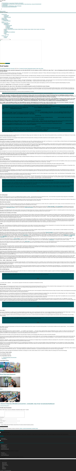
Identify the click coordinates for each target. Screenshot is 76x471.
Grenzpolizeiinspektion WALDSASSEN (9, 357)
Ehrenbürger (6, 16)
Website (1, 422)
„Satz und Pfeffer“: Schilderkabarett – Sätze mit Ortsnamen (11, 5)
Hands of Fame (2, 63)
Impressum (4, 468)
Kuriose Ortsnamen (7, 20)
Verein (5, 33)
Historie (5, 32)
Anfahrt (5, 30)
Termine (7, 34)
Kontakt (5, 37)
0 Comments (21, 68)
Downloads (6, 36)
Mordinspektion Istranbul (32, 68)
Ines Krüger (4, 358)
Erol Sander (25, 68)
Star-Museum (6, 24)
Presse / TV (4, 35)
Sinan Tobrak (41, 68)
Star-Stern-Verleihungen (55, 107)
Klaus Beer (13, 68)
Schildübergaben (7, 108)
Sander (37, 68)
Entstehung (8, 27)
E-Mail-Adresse (3, 420)
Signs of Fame (4, 14)
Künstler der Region (7, 17)
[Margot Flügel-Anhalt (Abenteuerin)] (10, 372)
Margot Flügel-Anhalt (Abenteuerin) (7, 374)
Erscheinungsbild (9, 25)
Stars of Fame (4, 18)
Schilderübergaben (5, 19)
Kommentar (2, 417)
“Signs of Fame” (31, 107)
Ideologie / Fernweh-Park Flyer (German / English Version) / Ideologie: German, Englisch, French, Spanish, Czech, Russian (24, 29)
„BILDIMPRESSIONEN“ (53, 129)
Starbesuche (8, 26)
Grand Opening (37, 112)
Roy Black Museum (9, 28)
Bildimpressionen (7, 23)
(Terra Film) (55, 117)
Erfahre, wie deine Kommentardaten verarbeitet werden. (29, 428)
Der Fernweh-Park (5, 22)
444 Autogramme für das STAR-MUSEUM (9, 6)
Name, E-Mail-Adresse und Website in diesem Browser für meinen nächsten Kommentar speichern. (17, 424)
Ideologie (63, 123)
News (3, 21)
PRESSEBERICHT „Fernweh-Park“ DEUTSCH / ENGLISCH (12, 3)
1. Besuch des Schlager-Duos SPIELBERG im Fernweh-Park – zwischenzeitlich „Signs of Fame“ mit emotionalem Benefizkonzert (27, 403)
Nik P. (1, 389)
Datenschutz (4, 467)
